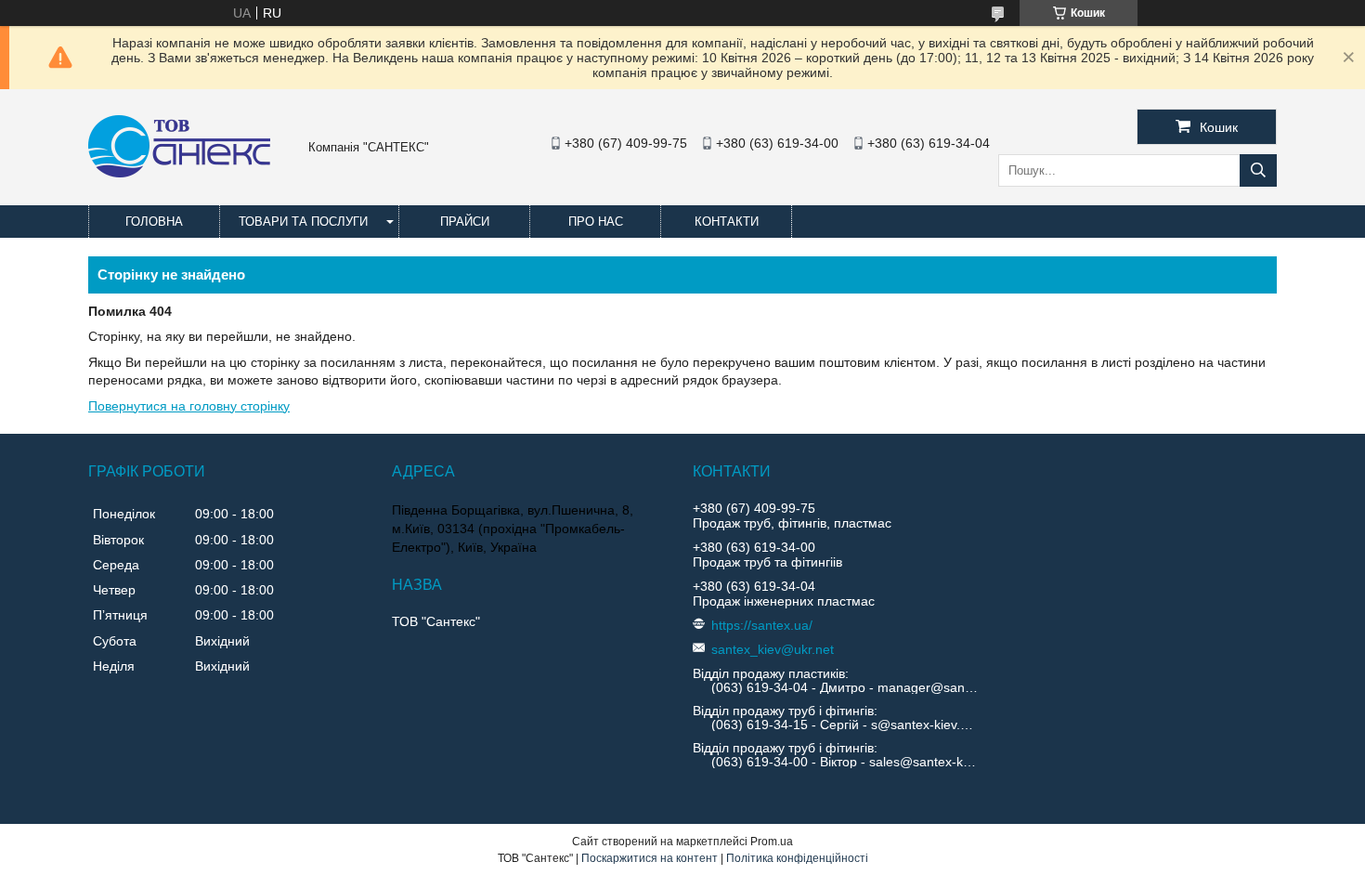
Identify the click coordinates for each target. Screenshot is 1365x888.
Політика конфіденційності (797, 858)
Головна (154, 222)
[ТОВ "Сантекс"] (179, 172)
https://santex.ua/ (761, 625)
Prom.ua (771, 841)
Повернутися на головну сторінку (189, 405)
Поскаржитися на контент (649, 858)
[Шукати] (1258, 170)
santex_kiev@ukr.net (772, 649)
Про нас (595, 222)
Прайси (464, 222)
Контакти (727, 222)
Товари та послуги (303, 222)
